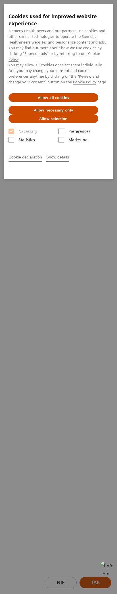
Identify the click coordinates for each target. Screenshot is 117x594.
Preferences (79, 131)
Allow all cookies (53, 97)
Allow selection (53, 118)
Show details (57, 157)
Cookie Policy (84, 82)
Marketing (77, 140)
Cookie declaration (25, 157)
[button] (106, 568)
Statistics (26, 140)
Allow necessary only (53, 110)
